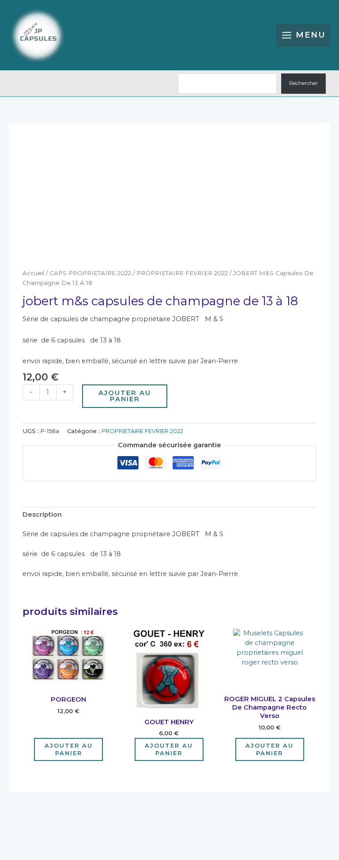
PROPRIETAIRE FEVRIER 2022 (182, 272)
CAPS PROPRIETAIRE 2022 (90, 272)
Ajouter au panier (124, 396)
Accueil (33, 272)
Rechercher (303, 83)
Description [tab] (42, 514)
